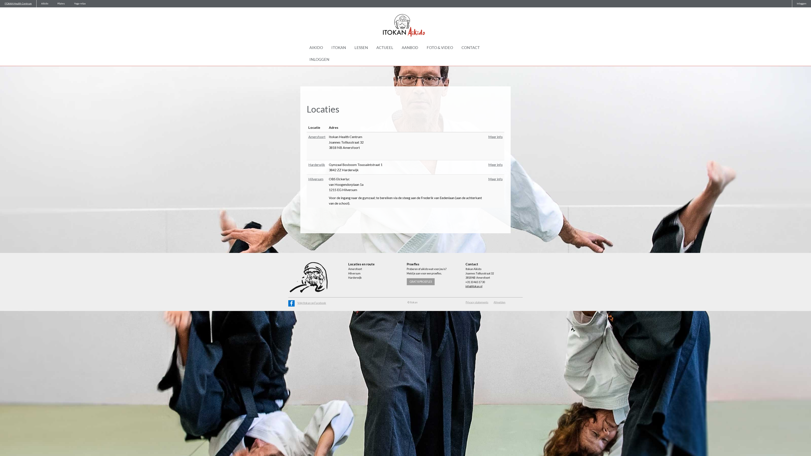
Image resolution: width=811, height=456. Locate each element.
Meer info (495, 137)
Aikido (44, 3)
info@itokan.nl (473, 286)
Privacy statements (477, 302)
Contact (470, 47)
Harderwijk (316, 165)
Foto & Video (440, 47)
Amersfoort (316, 137)
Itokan (338, 47)
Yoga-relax (80, 3)
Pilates (61, 3)
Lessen (361, 47)
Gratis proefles (421, 281)
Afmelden (499, 302)
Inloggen (801, 3)
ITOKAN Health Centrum (18, 3)
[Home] (405, 25)
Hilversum (315, 179)
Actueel (384, 47)
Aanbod (410, 47)
